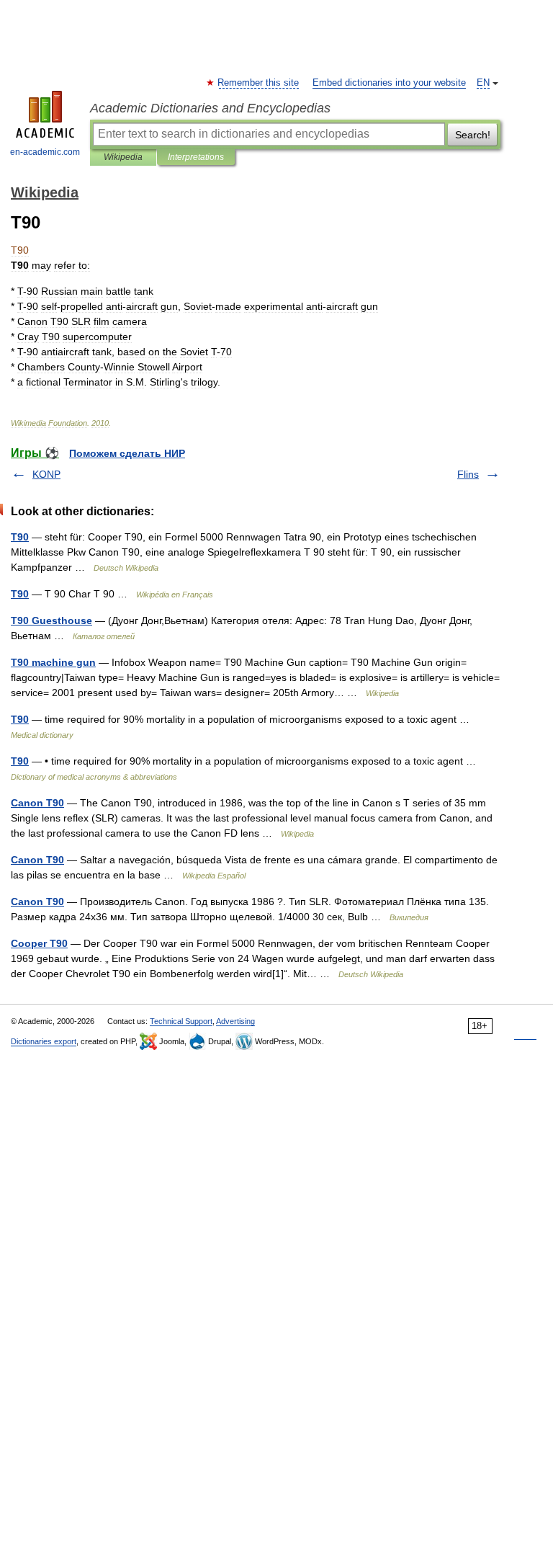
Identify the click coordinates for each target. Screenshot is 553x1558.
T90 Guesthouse (51, 620)
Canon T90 (37, 803)
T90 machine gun (53, 662)
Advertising (235, 1021)
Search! (472, 135)
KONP (46, 474)
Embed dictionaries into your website (389, 83)
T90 (20, 537)
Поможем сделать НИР (127, 453)
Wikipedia (123, 157)
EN (483, 83)
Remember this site (259, 83)
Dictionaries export (43, 1041)
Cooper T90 (39, 943)
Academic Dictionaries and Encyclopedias (210, 108)
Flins (468, 474)
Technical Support (181, 1021)
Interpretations (196, 157)
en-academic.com (45, 152)
